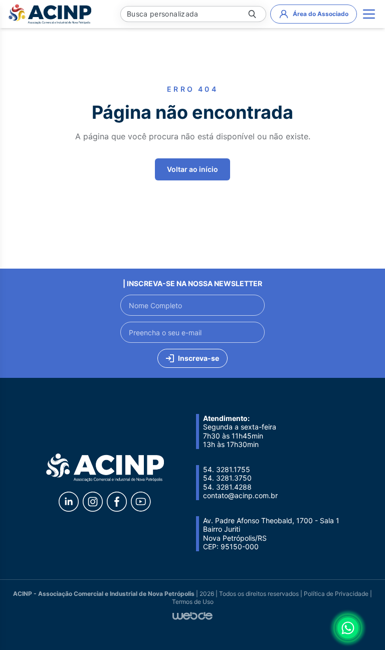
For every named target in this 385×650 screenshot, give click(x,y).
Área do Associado (320, 14)
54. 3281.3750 (227, 478)
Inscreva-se (198, 358)
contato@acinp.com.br (240, 495)
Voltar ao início (192, 169)
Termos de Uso (193, 601)
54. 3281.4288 (227, 487)
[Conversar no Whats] (348, 628)
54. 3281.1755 (226, 469)
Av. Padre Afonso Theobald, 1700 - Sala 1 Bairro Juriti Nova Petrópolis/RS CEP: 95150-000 (271, 533)
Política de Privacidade (336, 593)
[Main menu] (369, 14)
